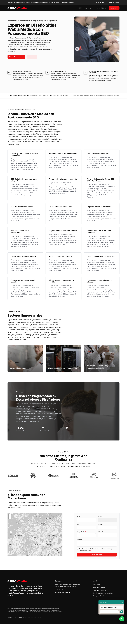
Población (101, 532)
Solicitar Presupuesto (15, 57)
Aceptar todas (100, 2)
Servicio (100, 517)
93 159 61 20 (102, 8)
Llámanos (31, 57)
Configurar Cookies (99, 596)
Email (79, 524)
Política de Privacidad (96, 548)
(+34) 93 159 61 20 (60, 589)
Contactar (113, 8)
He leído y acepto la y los (95, 549)
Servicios (88, 8)
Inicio (81, 8)
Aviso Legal (96, 584)
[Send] (121, 611)
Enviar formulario (97, 554)
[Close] (122, 602)
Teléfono (101, 524)
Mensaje (80, 539)
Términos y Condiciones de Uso (103, 593)
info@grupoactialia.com (62, 592)
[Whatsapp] (121, 618)
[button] (35, 534)
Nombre (79, 517)
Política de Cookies (99, 587)
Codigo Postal (81, 532)
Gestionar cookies (114, 2)
